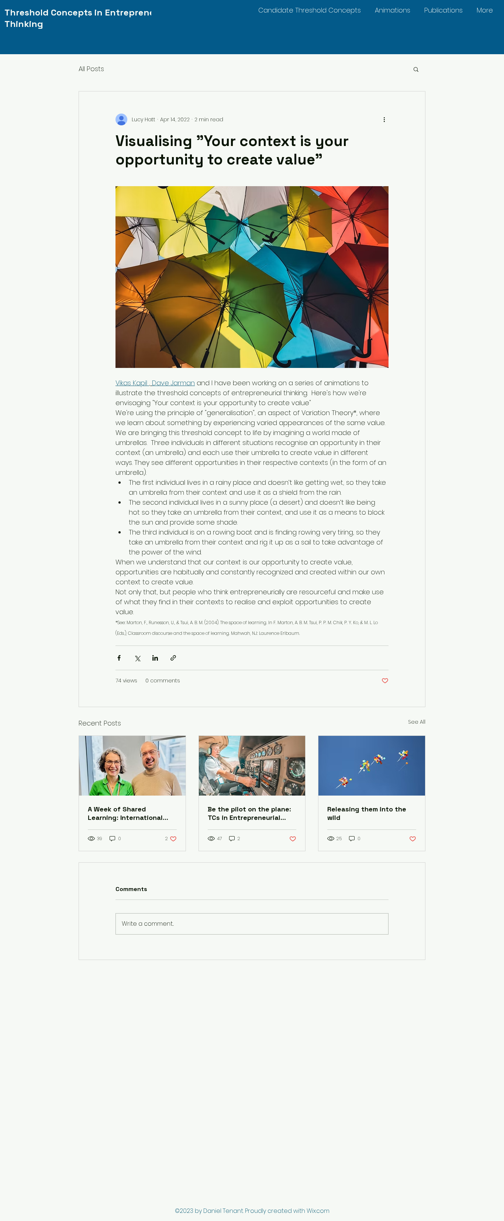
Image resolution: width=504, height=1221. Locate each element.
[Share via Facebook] (118, 657)
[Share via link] (173, 657)
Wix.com (318, 1211)
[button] (416, 69)
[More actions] (384, 119)
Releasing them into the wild (366, 813)
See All (416, 722)
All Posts (91, 68)
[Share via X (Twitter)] (137, 657)
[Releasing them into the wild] (371, 766)
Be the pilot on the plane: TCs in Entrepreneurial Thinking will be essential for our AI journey (249, 813)
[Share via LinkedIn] (155, 657)
